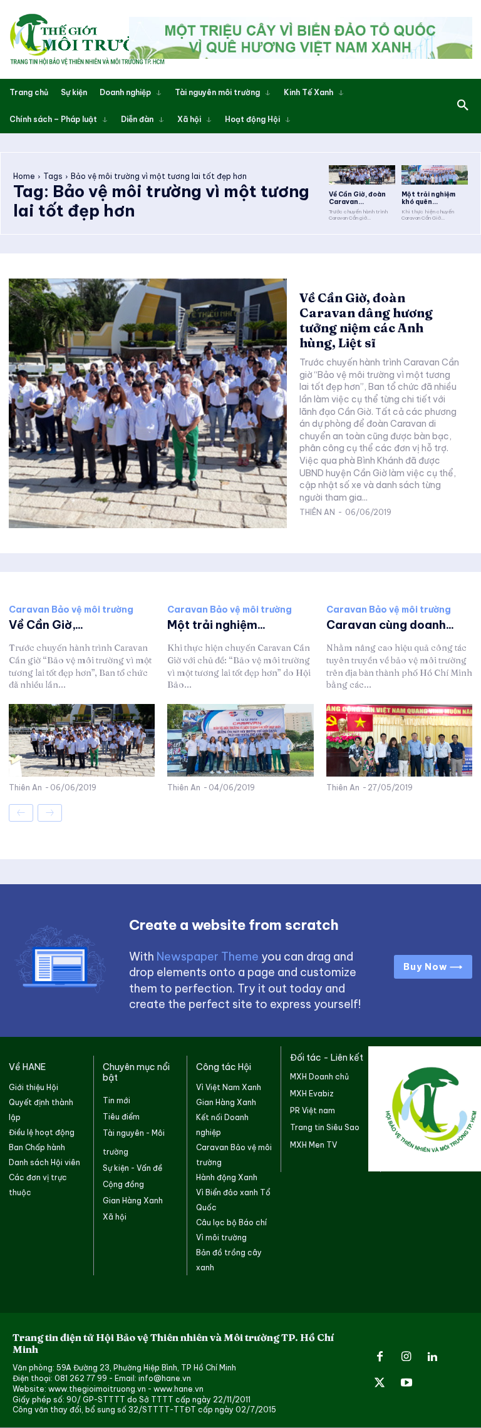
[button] (463, 106)
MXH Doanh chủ (319, 1076)
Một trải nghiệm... (216, 625)
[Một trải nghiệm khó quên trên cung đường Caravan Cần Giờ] (434, 175)
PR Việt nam (312, 1110)
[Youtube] (406, 1384)
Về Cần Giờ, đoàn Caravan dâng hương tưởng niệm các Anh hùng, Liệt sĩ (366, 320)
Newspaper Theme (208, 956)
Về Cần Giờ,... (46, 625)
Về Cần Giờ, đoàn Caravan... (357, 198)
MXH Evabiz (312, 1093)
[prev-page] (21, 813)
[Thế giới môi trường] (87, 39)
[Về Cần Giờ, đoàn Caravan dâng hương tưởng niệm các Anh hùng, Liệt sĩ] (362, 175)
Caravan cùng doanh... (390, 625)
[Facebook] (380, 1357)
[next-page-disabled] (50, 813)
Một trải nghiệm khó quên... (428, 198)
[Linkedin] (433, 1357)
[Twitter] (380, 1384)
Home (24, 176)
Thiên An (317, 512)
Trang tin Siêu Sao (324, 1127)
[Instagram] (406, 1357)
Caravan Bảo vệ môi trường (71, 609)
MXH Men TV (313, 1145)
